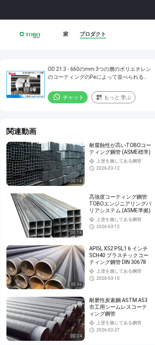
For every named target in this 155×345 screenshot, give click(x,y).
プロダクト (93, 34)
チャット (73, 97)
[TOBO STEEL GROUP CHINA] (30, 34)
